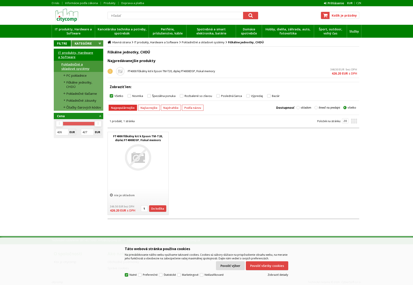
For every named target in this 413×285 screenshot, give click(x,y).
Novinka (137, 96)
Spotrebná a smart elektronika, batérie (211, 31)
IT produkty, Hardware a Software (73, 31)
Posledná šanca (231, 96)
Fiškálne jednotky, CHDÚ (79, 84)
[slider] (59, 123)
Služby (354, 31)
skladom (306, 107)
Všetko (118, 96)
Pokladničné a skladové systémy (75, 66)
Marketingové (190, 275)
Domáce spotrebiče (249, 31)
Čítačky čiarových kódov (83, 107)
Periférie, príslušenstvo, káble (168, 31)
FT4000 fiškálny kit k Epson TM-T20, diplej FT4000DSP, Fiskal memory (171, 71)
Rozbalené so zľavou (198, 96)
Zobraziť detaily (278, 275)
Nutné (133, 275)
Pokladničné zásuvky (81, 100)
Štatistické (170, 275)
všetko (352, 107)
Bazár (276, 96)
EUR (350, 3)
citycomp (78, 15)
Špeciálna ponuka (164, 96)
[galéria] (354, 122)
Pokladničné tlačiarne (81, 93)
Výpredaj (257, 96)
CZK (358, 3)
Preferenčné (150, 275)
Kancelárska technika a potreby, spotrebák (122, 31)
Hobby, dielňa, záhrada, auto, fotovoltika (287, 31)
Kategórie (83, 43)
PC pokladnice (76, 75)
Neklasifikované (214, 275)
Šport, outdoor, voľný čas (330, 31)
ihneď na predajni (329, 107)
